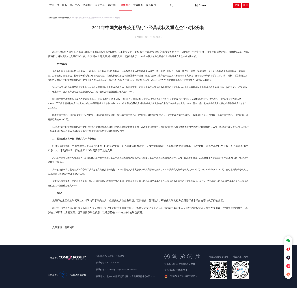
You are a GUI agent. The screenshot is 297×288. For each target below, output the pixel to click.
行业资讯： (66, 18)
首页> (50, 18)
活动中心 (100, 5)
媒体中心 (125, 5)
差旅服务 (138, 5)
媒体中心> (57, 18)
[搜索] (171, 5)
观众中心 (87, 5)
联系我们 (151, 5)
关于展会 (62, 5)
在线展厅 (113, 5)
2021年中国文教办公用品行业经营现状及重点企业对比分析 (96, 18)
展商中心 (75, 5)
